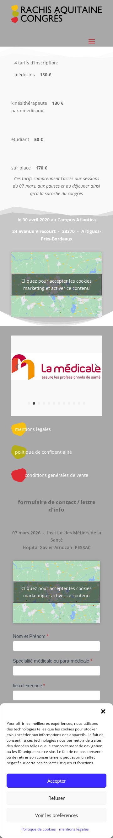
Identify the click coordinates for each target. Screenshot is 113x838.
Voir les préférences (56, 815)
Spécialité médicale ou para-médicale (52, 661)
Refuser (56, 798)
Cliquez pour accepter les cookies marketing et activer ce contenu (56, 284)
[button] (103, 711)
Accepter (56, 781)
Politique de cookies (38, 829)
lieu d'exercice (29, 685)
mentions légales (74, 829)
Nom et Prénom (31, 636)
